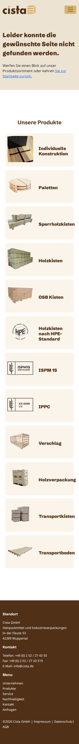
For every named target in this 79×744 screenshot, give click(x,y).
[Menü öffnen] (70, 9)
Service (8, 694)
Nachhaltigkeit (13, 699)
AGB (6, 727)
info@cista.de (24, 666)
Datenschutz (63, 721)
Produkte (9, 688)
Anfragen (9, 709)
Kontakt (8, 704)
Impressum (42, 721)
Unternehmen (13, 683)
